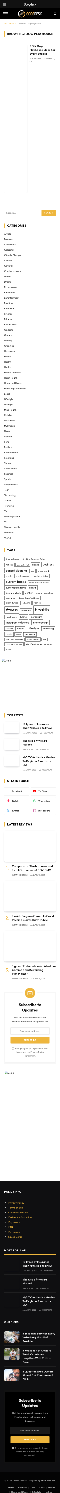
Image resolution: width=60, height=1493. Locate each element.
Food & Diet (10, 324)
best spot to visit (23, 565)
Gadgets (8, 329)
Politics (8, 447)
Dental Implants (13, 593)
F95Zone (26, 602)
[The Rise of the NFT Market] (12, 744)
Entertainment (11, 297)
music (9, 634)
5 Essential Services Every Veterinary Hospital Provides (38, 1337)
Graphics (9, 345)
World (7, 537)
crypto (9, 576)
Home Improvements (15, 388)
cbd (32, 571)
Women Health (12, 527)
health (42, 609)
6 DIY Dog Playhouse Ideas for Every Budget (42, 49)
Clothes (8, 260)
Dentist (28, 592)
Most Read (9, 420)
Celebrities (10, 244)
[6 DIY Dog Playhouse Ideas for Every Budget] (15, 118)
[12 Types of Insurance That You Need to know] (12, 727)
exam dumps (12, 602)
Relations (9, 457)
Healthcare (11, 617)
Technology (10, 495)
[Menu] (5, 14)
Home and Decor (13, 383)
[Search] (55, 14)
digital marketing (44, 593)
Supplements (11, 484)
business (48, 564)
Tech (6, 489)
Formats (26, 610)
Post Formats (11, 452)
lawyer (20, 628)
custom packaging (16, 587)
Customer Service (18, 1212)
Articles (9, 564)
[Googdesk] (30, 13)
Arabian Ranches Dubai (34, 559)
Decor (7, 276)
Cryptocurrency (12, 271)
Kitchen (9, 628)
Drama (7, 281)
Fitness (8, 319)
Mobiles (8, 415)
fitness (12, 609)
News (7, 431)
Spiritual (8, 473)
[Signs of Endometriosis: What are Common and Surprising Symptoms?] (30, 946)
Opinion (8, 436)
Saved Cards (15, 1236)
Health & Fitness (12, 372)
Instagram (36, 616)
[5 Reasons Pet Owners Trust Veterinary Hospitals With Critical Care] (12, 1354)
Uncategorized (12, 516)
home (23, 616)
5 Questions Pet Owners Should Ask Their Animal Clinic (38, 1375)
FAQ (10, 1226)
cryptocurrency (23, 576)
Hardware (9, 351)
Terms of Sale (16, 1207)
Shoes (7, 463)
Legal (7, 393)
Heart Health (11, 377)
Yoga (8, 649)
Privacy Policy (37, 1052)
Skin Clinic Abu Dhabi (14, 639)
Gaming (8, 340)
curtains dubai (41, 576)
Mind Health (10, 409)
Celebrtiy (9, 249)
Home (22, 23)
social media (33, 639)
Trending (9, 505)
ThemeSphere (48, 1480)
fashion (37, 602)
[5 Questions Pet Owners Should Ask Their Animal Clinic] (12, 1375)
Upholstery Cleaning (14, 644)
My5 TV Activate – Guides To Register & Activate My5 (38, 761)
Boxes (35, 564)
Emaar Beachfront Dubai (29, 598)
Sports (7, 479)
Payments (14, 1222)
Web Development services (39, 644)
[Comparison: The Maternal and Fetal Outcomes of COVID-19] (30, 846)
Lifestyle (8, 399)
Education (9, 292)
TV (5, 511)
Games (8, 335)
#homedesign (12, 559)
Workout (9, 532)
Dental (32, 587)
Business (9, 239)
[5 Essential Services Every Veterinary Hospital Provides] (12, 1337)
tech (44, 639)
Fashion (8, 303)
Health (7, 356)
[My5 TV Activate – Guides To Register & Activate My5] (12, 760)
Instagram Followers (17, 622)
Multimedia (9, 425)
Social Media (10, 468)
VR (5, 521)
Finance (8, 313)
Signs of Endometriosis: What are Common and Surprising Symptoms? (34, 970)
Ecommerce (10, 287)
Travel (7, 500)
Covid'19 (8, 265)
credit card (43, 571)
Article (7, 233)
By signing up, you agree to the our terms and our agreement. (31, 1052)
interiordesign (40, 622)
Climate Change (12, 255)
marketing (48, 628)
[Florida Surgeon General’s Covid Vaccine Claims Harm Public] (30, 896)
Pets (6, 441)
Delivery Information (20, 1217)
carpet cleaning (16, 570)
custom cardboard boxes (39, 582)
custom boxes (16, 582)
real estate (30, 634)
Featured (9, 308)
